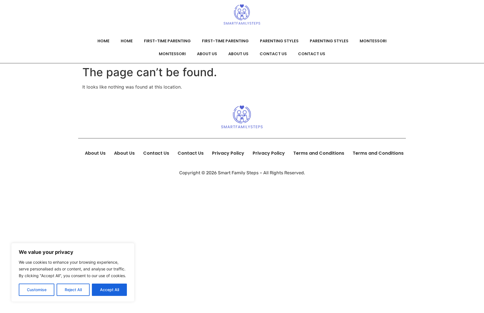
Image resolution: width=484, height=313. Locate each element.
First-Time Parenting (167, 41)
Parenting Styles (279, 41)
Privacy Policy (228, 153)
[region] (72, 272)
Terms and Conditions (318, 153)
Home (103, 41)
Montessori (373, 41)
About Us (207, 54)
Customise (36, 289)
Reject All (73, 289)
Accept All (109, 289)
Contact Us (273, 54)
